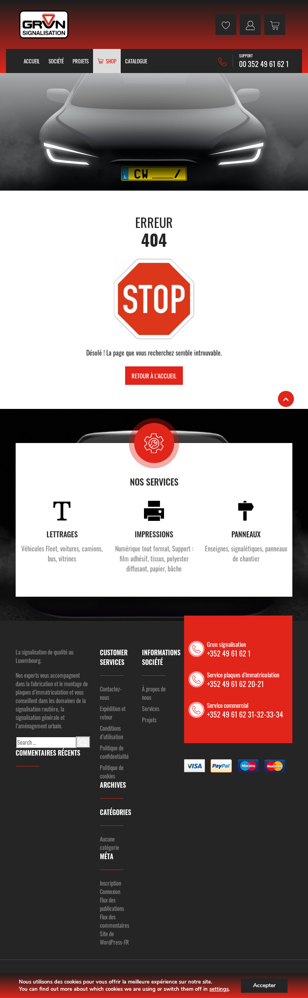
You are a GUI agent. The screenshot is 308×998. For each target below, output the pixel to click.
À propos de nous (154, 693)
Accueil (32, 61)
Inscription (110, 883)
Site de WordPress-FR (114, 937)
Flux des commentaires (114, 921)
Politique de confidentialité (114, 752)
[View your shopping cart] (274, 24)
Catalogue (136, 61)
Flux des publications (112, 904)
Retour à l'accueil (154, 375)
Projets (81, 61)
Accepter (264, 985)
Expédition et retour (113, 712)
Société (56, 61)
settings (219, 989)
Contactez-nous (111, 693)
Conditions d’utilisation (111, 732)
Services (150, 708)
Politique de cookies (112, 771)
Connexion (110, 891)
